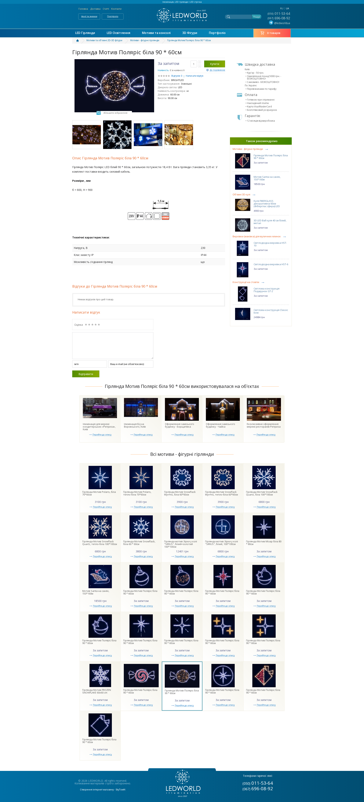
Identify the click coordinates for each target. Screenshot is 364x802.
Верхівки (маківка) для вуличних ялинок (257, 236)
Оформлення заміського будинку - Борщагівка (179, 425)
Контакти (116, 8)
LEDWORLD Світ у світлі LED (182, 15)
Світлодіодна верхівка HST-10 (270, 244)
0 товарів (273, 33)
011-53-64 (279, 13)
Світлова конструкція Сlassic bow (271, 311)
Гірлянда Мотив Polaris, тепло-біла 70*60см (137, 493)
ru (281, 8)
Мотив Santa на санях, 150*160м (267, 178)
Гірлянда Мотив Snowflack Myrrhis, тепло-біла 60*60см (221, 493)
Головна (83, 8)
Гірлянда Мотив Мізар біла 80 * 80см (263, 543)
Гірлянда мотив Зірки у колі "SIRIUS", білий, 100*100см (221, 543)
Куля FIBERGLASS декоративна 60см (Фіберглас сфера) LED (267, 203)
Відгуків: (175, 75)
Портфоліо (112, 16)
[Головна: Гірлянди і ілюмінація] (79, 41)
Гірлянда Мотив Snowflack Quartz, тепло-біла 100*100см (99, 543)
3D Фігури (189, 33)
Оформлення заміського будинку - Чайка (220, 425)
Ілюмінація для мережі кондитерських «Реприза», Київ (99, 426)
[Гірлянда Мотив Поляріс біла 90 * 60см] (86, 134)
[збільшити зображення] (114, 60)
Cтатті (106, 8)
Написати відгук (194, 75)
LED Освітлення (118, 33)
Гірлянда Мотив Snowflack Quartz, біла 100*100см (262, 493)
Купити (214, 64)
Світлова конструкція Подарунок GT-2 (266, 290)
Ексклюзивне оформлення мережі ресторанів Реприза (264, 425)
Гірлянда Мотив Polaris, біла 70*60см (99, 493)
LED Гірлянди (85, 33)
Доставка (95, 8)
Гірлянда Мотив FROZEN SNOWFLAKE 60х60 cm (96, 691)
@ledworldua (282, 23)
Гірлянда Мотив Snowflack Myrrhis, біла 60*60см (180, 493)
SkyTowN (120, 789)
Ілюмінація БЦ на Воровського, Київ (135, 425)
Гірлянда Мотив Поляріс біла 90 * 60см (271, 157)
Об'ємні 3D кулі (241, 194)
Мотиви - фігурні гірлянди (248, 149)
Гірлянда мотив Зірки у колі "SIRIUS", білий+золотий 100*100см (180, 544)
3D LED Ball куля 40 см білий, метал (270, 222)
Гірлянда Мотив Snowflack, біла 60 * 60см (139, 543)
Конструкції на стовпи (246, 282)
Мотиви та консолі (156, 33)
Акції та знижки (89, 16)
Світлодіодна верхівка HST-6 (271, 264)
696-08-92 (279, 18)
